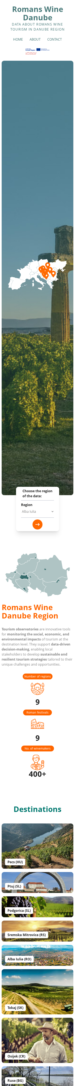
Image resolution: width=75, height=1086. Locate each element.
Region (26, 504)
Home (18, 39)
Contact (54, 39)
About (35, 39)
